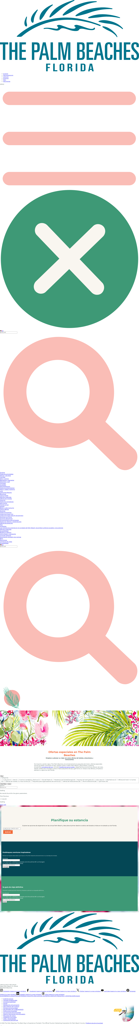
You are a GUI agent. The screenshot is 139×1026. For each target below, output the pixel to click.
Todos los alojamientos (7, 488)
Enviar (4, 901)
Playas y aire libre (5, 475)
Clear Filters (3, 784)
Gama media (4, 495)
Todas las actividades (6, 474)
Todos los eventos (5, 512)
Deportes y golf (5, 482)
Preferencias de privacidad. (94, 1023)
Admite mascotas (5, 497)
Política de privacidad (10, 1011)
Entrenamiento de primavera (9, 520)
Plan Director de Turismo (11, 1006)
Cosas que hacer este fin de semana (11, 515)
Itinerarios (3, 526)
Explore (5, 74)
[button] (69, 206)
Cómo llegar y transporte (8, 534)
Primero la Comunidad (10, 1008)
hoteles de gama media (66, 767)
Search (2, 785)
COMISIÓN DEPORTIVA (10, 1020)
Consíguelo (5, 867)
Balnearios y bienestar (7, 480)
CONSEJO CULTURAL (10, 1017)
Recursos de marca (9, 1015)
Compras (3, 483)
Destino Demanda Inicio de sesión (14, 1014)
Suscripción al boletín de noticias (10, 537)
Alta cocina (3, 503)
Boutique (3, 494)
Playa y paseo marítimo (7, 489)
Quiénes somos (8, 999)
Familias (2, 477)
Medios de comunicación (11, 1005)
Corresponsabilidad (9, 1002)
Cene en (6, 77)
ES (2, 331)
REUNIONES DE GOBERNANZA (13, 1009)
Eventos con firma (6, 517)
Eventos (6, 78)
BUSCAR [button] (8, 832)
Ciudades (3, 485)
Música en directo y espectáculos (10, 521)
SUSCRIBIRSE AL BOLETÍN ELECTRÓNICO (13, 996)
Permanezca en (8, 75)
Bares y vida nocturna (7, 508)
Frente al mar (4, 505)
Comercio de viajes (6, 541)
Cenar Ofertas (4, 509)
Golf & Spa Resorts (6, 492)
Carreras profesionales (10, 1000)
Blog (1, 538)
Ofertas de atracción (6, 523)
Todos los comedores (7, 502)
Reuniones (6, 81)
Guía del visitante (5, 535)
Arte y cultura (4, 479)
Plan (4, 80)
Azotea (2, 506)
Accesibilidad (4, 531)
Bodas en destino (5, 532)
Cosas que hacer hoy (6, 514)
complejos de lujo (47, 767)
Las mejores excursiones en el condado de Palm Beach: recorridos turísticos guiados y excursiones (31, 528)
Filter (2, 776)
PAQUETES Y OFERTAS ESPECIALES (68, 996)
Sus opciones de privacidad (12, 1012)
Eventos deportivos (6, 518)
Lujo (1, 491)
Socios (5, 1003)
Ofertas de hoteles (6, 498)
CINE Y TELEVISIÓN (9, 1019)
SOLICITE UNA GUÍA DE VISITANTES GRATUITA (42, 996)
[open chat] (124, 1013)
